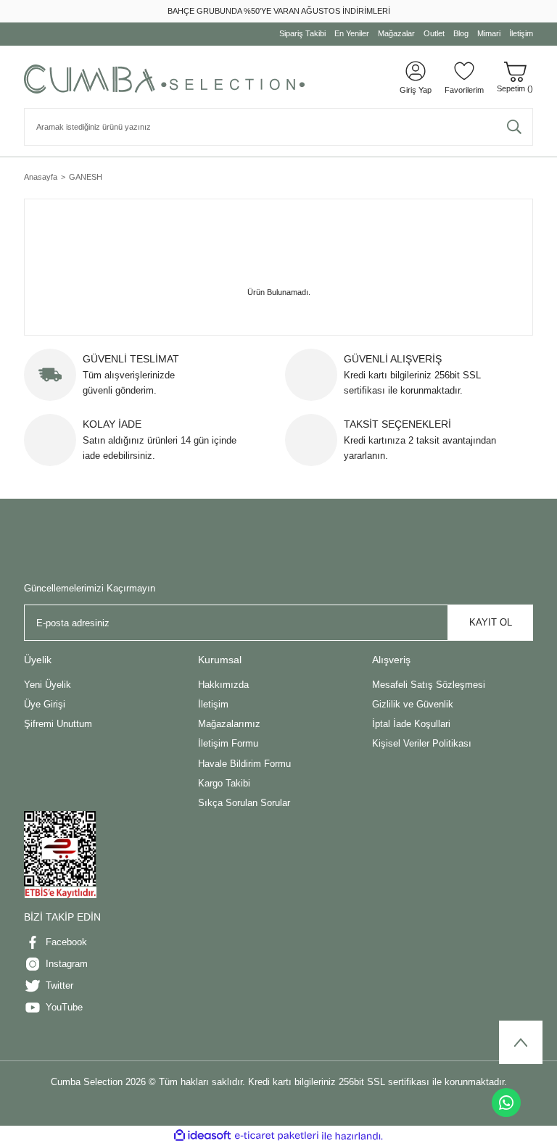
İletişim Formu (228, 743)
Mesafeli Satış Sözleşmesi (428, 684)
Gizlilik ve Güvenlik (412, 704)
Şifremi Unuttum (58, 723)
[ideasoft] (202, 1135)
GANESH (85, 177)
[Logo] (164, 79)
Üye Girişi (44, 704)
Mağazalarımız (229, 723)
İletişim (213, 704)
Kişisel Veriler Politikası (421, 743)
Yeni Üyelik (47, 684)
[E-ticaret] (276, 1136)
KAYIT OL (490, 622)
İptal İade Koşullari (411, 723)
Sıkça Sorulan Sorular (244, 802)
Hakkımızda (223, 684)
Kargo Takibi (224, 783)
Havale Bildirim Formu (244, 763)
